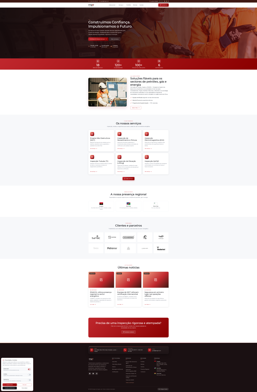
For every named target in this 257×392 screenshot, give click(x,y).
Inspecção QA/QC (130, 379)
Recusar (24, 384)
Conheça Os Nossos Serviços (97, 39)
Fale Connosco (115, 39)
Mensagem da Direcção (117, 369)
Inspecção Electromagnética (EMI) (131, 370)
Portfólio (128, 5)
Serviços (121, 5)
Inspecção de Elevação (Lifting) (131, 376)
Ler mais (92, 304)
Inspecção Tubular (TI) (131, 373)
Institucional (112, 5)
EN (162, 1)
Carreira (141, 5)
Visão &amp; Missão (116, 364)
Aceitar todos (10, 384)
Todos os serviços (130, 382)
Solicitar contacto (129, 332)
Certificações (115, 371)
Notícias (135, 5)
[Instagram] (168, 1)
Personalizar (24, 388)
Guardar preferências (10, 388)
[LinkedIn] (164, 1)
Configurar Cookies (164, 389)
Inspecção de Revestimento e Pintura (131, 366)
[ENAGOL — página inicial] (91, 5)
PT (159, 1)
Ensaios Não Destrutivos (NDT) (131, 362)
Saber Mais (135, 107)
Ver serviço (93, 148)
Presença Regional (145, 369)
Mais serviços (129, 178)
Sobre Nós (114, 361)
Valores (114, 366)
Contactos (164, 5)
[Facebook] (166, 1)
